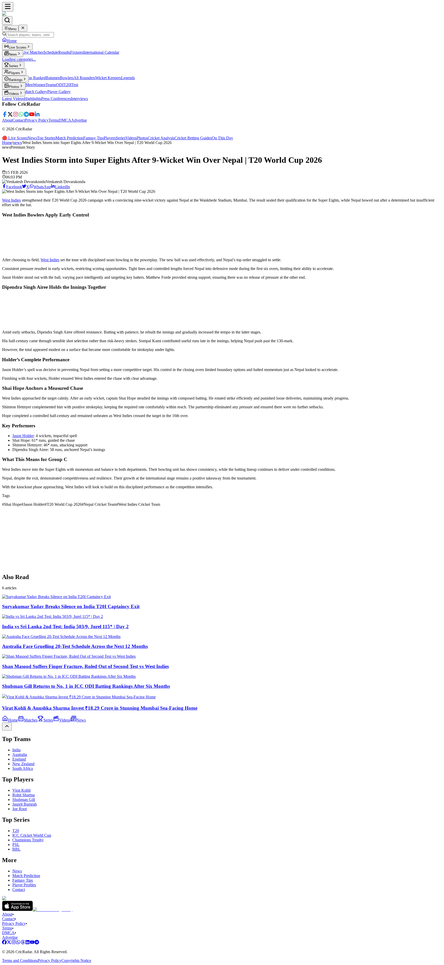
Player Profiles (24, 885)
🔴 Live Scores (14, 138)
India (16, 750)
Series (120, 138)
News (32, 138)
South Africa (22, 768)
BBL (16, 849)
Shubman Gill (23, 799)
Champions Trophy (28, 840)
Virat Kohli (21, 790)
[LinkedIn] (37, 115)
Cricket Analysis (161, 138)
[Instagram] (15, 115)
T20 (15, 830)
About (7, 120)
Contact (18, 120)
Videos (131, 138)
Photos (142, 138)
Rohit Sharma (23, 795)
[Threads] (23, 943)
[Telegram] (26, 115)
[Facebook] (4, 115)
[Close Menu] (22, 28)
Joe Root (19, 809)
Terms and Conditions (20, 960)
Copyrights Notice (76, 960)
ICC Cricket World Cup (31, 835)
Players (110, 138)
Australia (19, 754)
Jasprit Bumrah (24, 804)
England (19, 759)
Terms (54, 120)
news (17, 142)
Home (7, 142)
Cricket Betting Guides (193, 138)
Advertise (79, 120)
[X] (10, 115)
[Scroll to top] (7, 726)
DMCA (65, 120)
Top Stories (46, 138)
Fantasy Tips (93, 138)
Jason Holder (23, 436)
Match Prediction (69, 138)
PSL (16, 844)
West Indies (11, 200)
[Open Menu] (7, 7)
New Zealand (23, 764)
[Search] (7, 20)
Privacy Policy (37, 120)
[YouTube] (31, 115)
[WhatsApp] (21, 115)
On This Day (222, 138)
